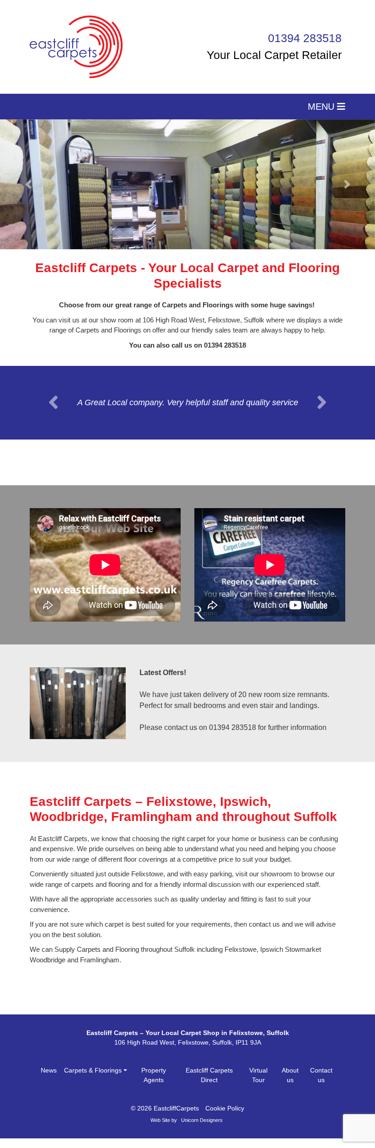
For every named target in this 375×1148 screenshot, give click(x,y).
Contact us (321, 1084)
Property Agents (153, 1084)
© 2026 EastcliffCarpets (165, 1117)
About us (290, 1084)
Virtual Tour (258, 1084)
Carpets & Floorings (93, 1080)
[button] (28, 184)
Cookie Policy (224, 1117)
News (49, 1080)
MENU (322, 107)
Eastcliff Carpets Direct (209, 1084)
